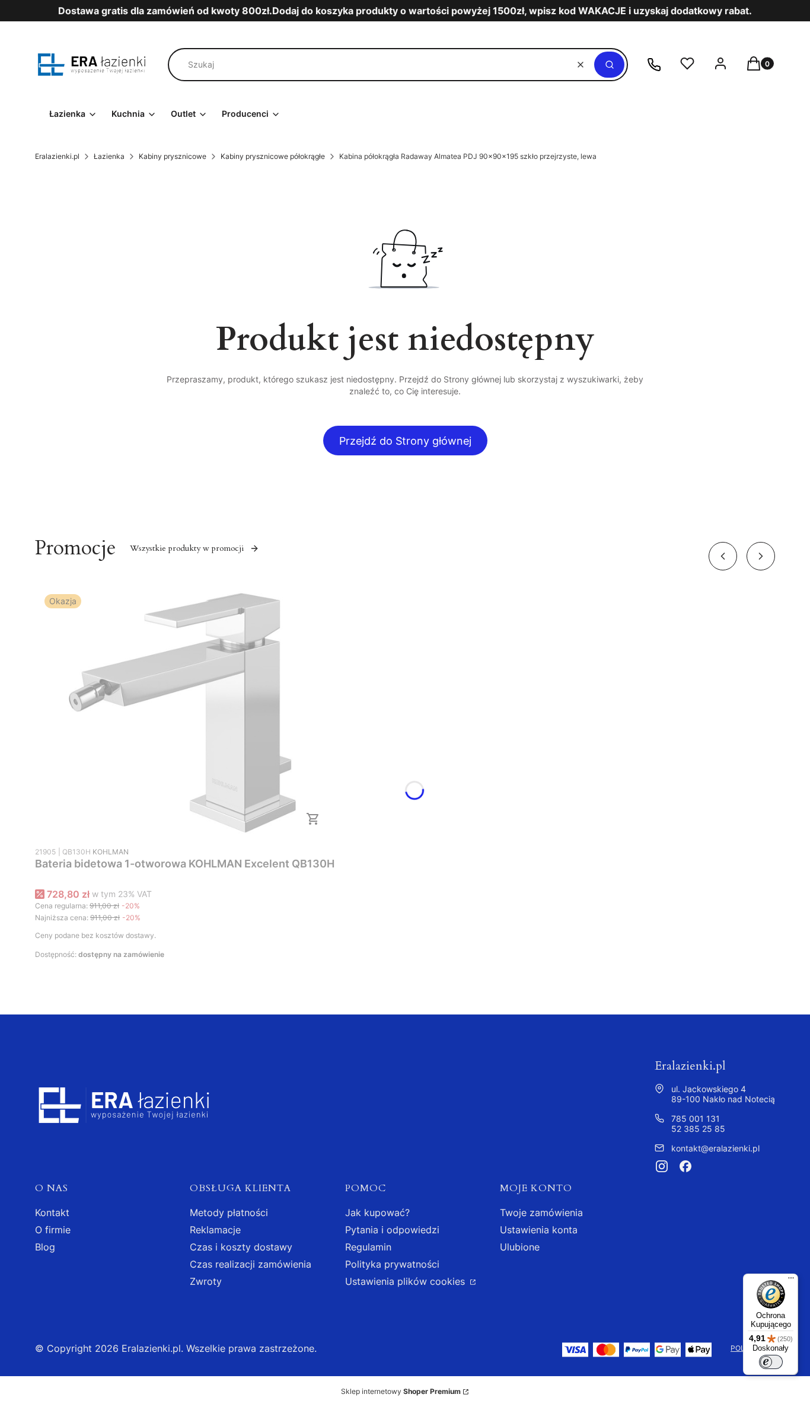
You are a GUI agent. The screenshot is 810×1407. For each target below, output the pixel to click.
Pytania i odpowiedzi (392, 1230)
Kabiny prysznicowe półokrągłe (273, 156)
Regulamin (368, 1247)
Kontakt (52, 1212)
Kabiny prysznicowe (172, 156)
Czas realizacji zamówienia (250, 1264)
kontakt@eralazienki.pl (715, 1148)
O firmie (53, 1230)
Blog (45, 1247)
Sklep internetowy (401, 1391)
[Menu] (791, 1281)
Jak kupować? (377, 1212)
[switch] (771, 1362)
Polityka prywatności (392, 1264)
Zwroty (206, 1281)
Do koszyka (313, 819)
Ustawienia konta (539, 1230)
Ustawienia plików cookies (406, 1281)
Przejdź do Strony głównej (405, 441)
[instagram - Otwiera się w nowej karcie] (662, 1166)
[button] (609, 65)
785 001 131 (695, 1119)
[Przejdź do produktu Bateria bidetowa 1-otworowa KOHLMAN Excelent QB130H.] (185, 712)
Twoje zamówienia (541, 1212)
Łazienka (109, 156)
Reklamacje (215, 1230)
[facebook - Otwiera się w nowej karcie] (685, 1166)
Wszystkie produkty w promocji (187, 548)
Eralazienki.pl (57, 156)
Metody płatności (229, 1212)
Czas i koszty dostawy (241, 1247)
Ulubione (520, 1247)
